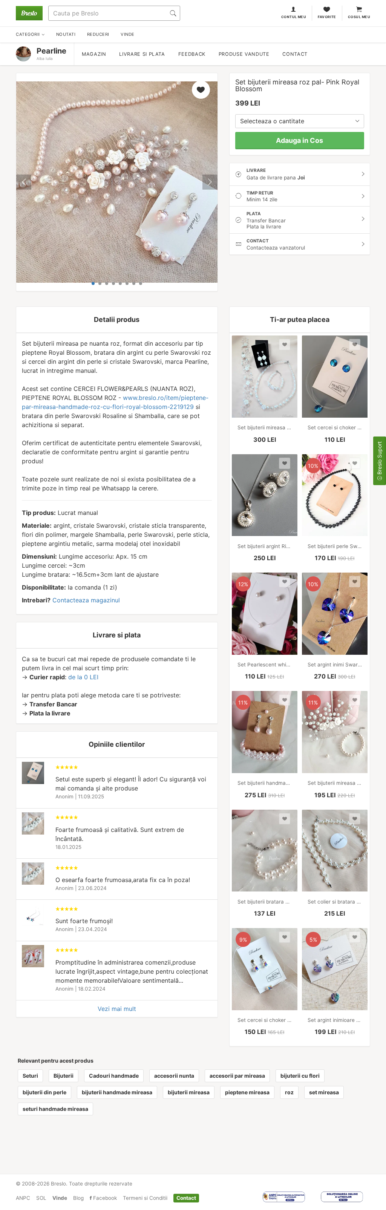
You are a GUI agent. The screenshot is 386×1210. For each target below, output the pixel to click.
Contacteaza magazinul (86, 600)
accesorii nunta (174, 1075)
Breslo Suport (379, 458)
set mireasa (324, 1092)
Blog (78, 1198)
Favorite (327, 17)
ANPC (23, 1198)
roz (289, 1092)
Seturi (30, 1075)
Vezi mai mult (117, 1008)
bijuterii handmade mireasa (117, 1092)
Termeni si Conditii (145, 1198)
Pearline (51, 50)
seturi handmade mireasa (55, 1109)
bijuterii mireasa (189, 1092)
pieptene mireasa (247, 1092)
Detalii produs (116, 319)
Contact (294, 54)
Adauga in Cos (299, 140)
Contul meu (293, 17)
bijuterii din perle (44, 1092)
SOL (41, 1198)
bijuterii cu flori (300, 1075)
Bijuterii (64, 1075)
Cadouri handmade (114, 1075)
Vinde (59, 1198)
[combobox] (299, 121)
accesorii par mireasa (237, 1075)
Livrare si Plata (142, 54)
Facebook (104, 1198)
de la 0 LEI (83, 677)
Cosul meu (359, 17)
